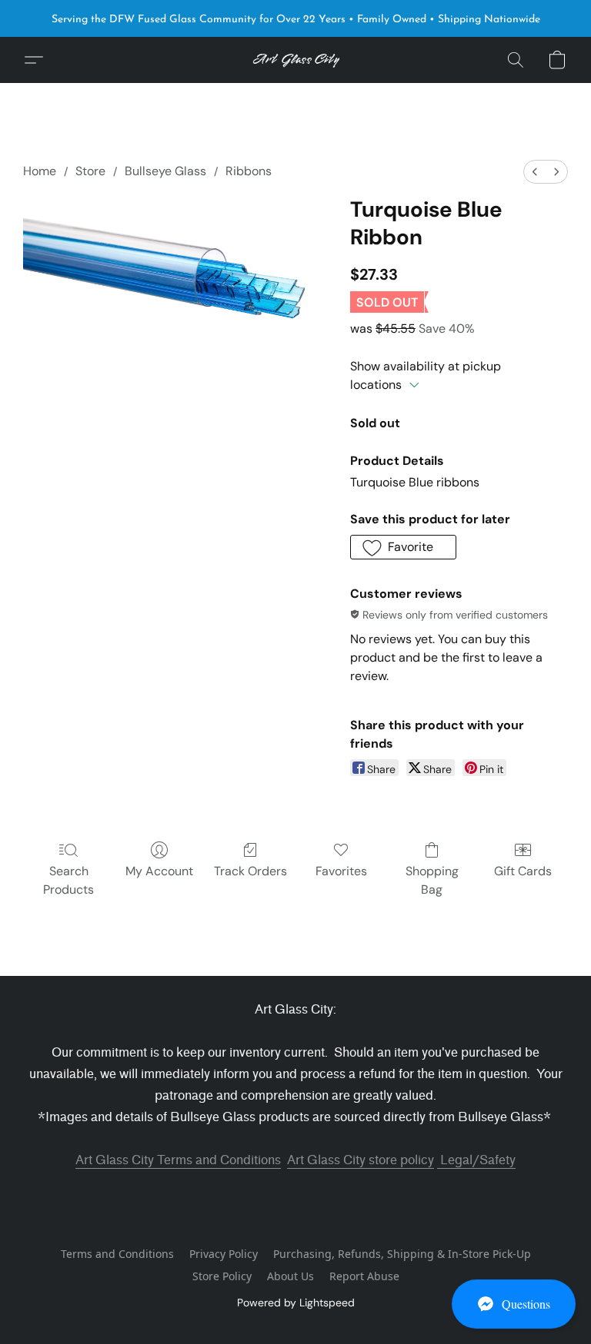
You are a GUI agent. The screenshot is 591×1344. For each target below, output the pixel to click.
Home (39, 171)
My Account (159, 871)
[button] (514, 1304)
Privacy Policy (223, 1253)
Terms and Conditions (117, 1253)
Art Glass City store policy (360, 1160)
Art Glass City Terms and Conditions (178, 1160)
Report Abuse (364, 1276)
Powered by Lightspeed (296, 1302)
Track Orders (250, 871)
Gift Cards (523, 871)
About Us (290, 1276)
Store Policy (222, 1276)
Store (90, 171)
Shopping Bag (432, 880)
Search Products (68, 880)
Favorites (341, 871)
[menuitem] (535, 172)
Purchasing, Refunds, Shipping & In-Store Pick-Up (402, 1253)
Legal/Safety (476, 1160)
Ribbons (248, 171)
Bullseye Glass (165, 171)
